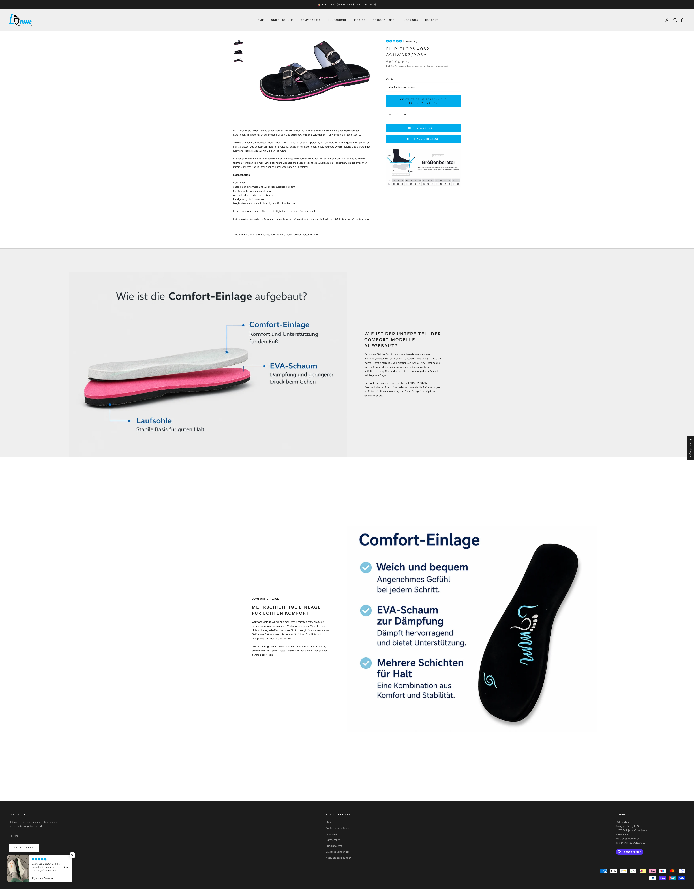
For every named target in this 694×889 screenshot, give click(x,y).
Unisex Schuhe (282, 20)
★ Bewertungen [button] (691, 448)
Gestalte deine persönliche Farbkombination (423, 101)
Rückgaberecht (334, 846)
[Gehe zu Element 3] (238, 60)
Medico (359, 20)
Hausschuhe (337, 20)
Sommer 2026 (311, 20)
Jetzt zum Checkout (423, 139)
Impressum (332, 834)
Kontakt (431, 20)
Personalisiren (385, 20)
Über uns (411, 20)
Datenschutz (333, 840)
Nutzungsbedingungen (338, 858)
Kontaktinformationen (338, 828)
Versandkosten (406, 66)
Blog (328, 822)
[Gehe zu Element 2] (238, 52)
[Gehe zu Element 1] (238, 43)
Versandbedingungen (338, 852)
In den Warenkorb (423, 128)
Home (260, 20)
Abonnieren (24, 847)
